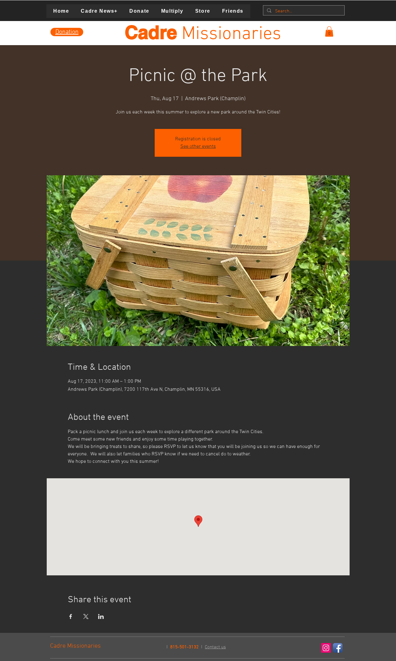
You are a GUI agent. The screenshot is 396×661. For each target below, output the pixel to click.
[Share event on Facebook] (71, 616)
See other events (198, 146)
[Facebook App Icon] (337, 648)
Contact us (215, 647)
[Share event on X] (86, 616)
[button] (329, 31)
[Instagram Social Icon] (326, 648)
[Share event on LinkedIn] (101, 616)
